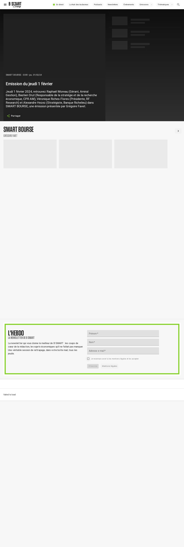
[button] (58, 4)
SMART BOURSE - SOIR (17, 75)
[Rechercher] (178, 4)
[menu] (5, 4)
